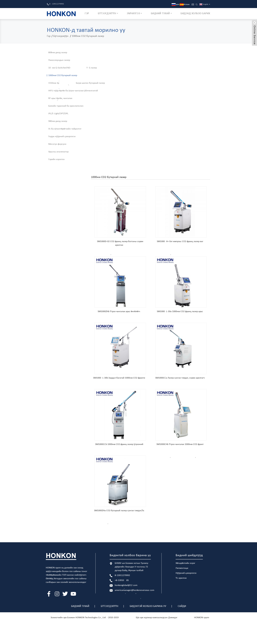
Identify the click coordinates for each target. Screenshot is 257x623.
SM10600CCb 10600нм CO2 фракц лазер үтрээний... (120, 444)
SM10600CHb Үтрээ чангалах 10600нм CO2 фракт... (180, 444)
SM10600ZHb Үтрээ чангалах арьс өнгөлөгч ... (120, 311)
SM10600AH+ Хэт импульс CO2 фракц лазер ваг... (181, 241)
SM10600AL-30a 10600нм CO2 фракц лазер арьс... (181, 311)
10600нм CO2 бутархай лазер (88, 36)
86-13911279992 (56, 4)
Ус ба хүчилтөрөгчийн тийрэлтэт (64, 129)
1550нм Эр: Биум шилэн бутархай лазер (76, 83)
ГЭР (87, 13)
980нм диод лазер (57, 121)
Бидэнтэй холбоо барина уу (148, 606)
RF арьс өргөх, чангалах (60, 98)
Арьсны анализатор (58, 151)
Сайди (182, 606)
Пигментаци (182, 568)
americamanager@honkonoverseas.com (134, 590)
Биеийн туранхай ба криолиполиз (65, 106)
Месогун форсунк (57, 144)
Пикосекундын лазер (59, 60)
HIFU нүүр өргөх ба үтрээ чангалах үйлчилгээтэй (73, 90)
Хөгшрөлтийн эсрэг (185, 563)
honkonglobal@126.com (126, 585)
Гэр (49, 36)
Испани (187, 4)
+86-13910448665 (122, 580)
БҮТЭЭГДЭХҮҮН (107, 13)
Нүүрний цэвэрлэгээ (186, 573)
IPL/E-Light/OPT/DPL (58, 113)
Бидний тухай (80, 606)
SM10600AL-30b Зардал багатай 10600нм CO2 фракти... (120, 378)
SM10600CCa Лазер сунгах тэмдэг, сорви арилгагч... (181, 378)
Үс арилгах (181, 578)
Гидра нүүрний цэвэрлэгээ (61, 136)
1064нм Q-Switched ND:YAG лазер (72, 68)
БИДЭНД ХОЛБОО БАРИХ (195, 13)
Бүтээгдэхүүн (60, 36)
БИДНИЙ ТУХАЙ (160, 13)
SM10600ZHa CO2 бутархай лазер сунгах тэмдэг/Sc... (120, 510)
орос (177, 4)
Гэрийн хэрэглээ (56, 159)
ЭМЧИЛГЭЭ (133, 13)
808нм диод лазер (57, 52)
